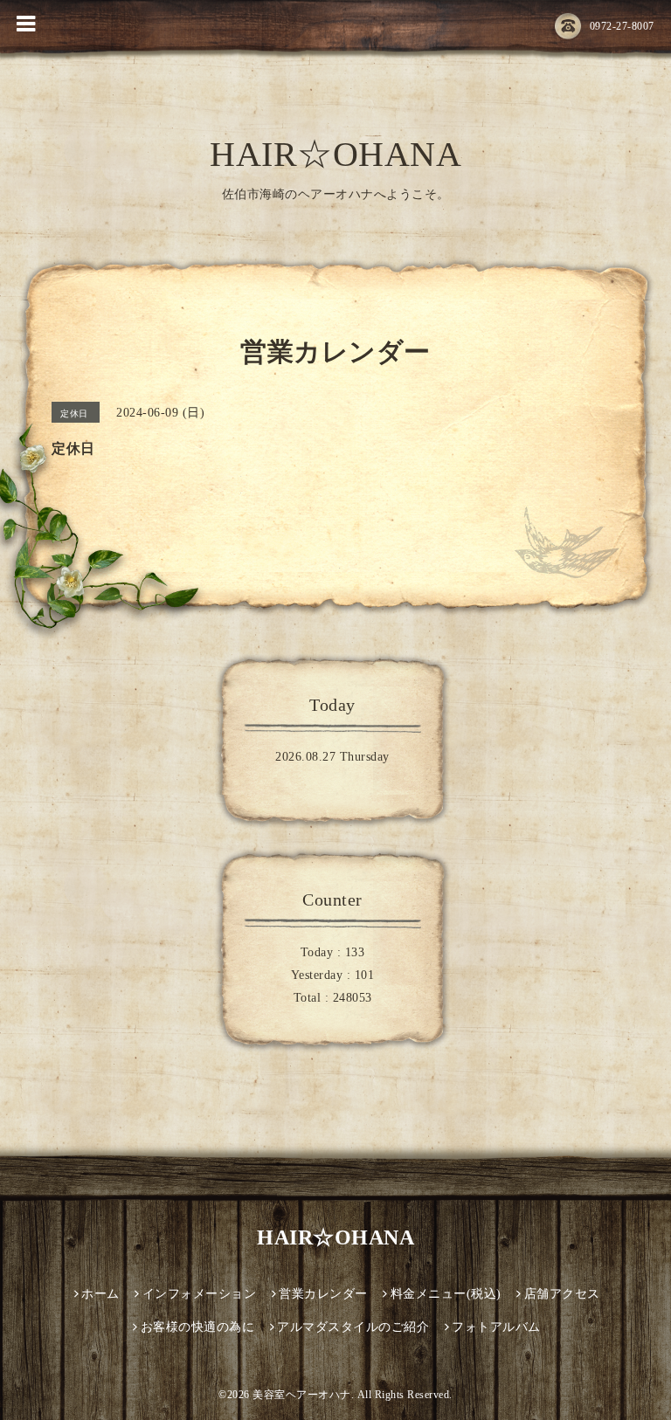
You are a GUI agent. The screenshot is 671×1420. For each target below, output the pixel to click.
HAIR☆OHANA (335, 154)
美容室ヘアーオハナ (301, 1395)
